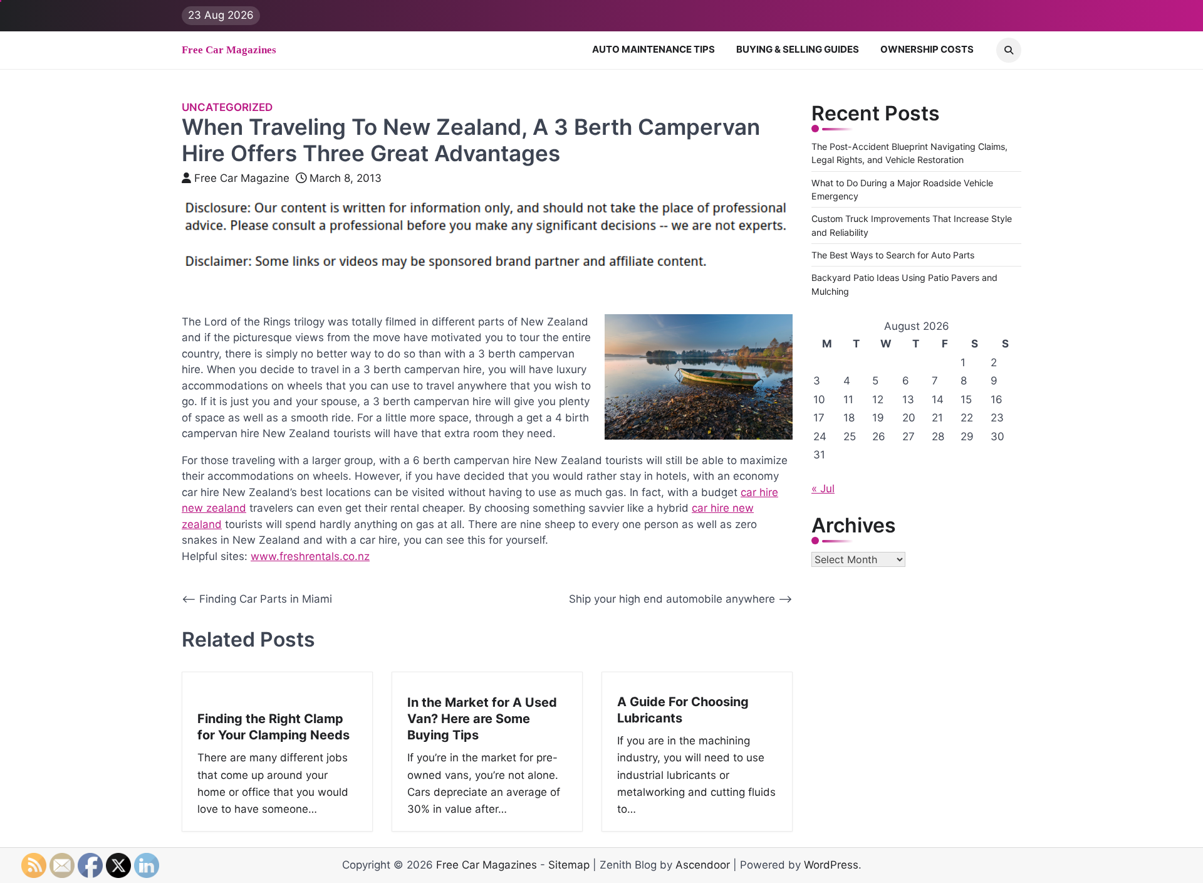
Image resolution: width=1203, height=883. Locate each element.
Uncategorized (227, 107)
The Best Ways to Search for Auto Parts (892, 255)
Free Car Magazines (229, 50)
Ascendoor (702, 865)
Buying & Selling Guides (797, 49)
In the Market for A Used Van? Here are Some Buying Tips (482, 719)
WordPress (831, 865)
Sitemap (569, 865)
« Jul (823, 488)
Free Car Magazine (241, 178)
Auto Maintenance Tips (653, 49)
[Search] (1008, 50)
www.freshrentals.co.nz (310, 556)
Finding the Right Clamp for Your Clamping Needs (273, 727)
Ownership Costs (927, 49)
